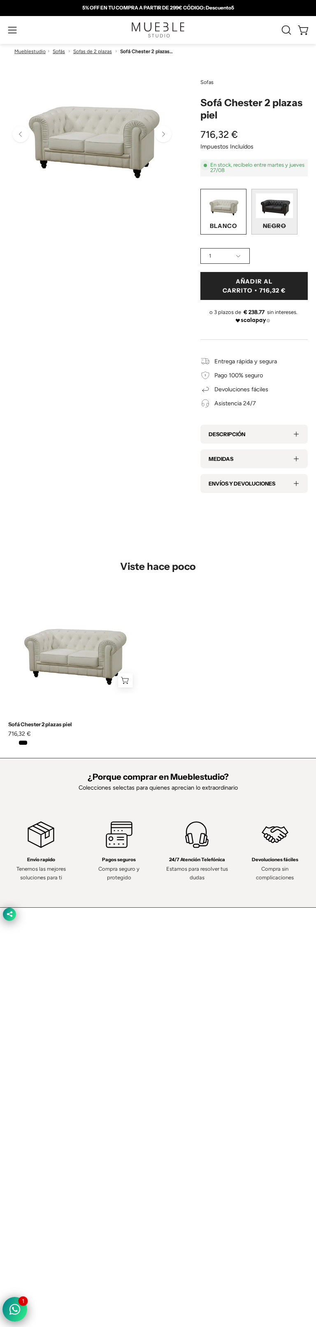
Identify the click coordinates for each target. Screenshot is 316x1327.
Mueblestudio (30, 51)
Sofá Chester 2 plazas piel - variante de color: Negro (23, 743)
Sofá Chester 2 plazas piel (40, 724)
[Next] (163, 134)
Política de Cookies (33, 1143)
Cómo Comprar (186, 1055)
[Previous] (20, 134)
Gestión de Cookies (34, 1156)
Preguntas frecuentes (194, 1067)
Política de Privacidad (35, 1119)
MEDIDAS (221, 459)
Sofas (207, 82)
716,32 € (19, 734)
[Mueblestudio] (158, 30)
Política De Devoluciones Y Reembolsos (60, 1180)
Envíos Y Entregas (190, 1043)
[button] (285, 30)
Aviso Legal (23, 1168)
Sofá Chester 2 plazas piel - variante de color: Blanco (12, 743)
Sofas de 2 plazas (92, 51)
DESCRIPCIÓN (227, 434)
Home (174, 1006)
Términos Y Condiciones (40, 1131)
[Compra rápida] (125, 680)
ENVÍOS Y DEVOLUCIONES (242, 483)
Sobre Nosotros (187, 1019)
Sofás (59, 51)
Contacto (178, 1030)
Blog (172, 1079)
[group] (158, 8)
